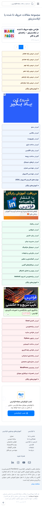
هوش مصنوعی (12, 442)
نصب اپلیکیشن (20, 413)
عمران (12, 436)
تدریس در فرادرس (31, 442)
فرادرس (31, 444)
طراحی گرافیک (11, 447)
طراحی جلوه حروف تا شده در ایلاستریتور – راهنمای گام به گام (28, 33)
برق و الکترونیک (12, 444)
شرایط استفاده (33, 496)
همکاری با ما (31, 439)
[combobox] (17, 3)
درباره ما (31, 450)
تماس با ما (31, 436)
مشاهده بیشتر (35, 484)
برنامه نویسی (12, 439)
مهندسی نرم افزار (11, 450)
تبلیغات (31, 447)
